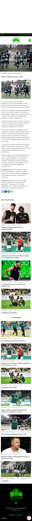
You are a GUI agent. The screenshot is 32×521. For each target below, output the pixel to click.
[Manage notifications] (28, 517)
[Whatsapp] (11, 191)
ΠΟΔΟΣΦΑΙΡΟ (4, 73)
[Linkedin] (8, 191)
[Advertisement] (16, 17)
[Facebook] (2, 35)
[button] (29, 40)
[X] (5, 191)
